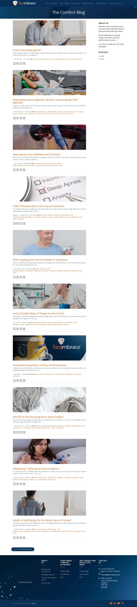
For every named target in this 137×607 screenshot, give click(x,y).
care (21, 531)
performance (31, 165)
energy (51, 217)
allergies (60, 112)
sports (61, 165)
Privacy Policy (45, 583)
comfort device (49, 374)
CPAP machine (48, 215)
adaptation (21, 271)
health (46, 163)
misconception (22, 165)
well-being (21, 219)
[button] (122, 3)
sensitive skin (42, 479)
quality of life (74, 217)
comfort (41, 374)
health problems (59, 217)
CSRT (34, 59)
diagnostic (45, 217)
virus (72, 114)
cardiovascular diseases (27, 217)
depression (60, 426)
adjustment (29, 271)
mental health (68, 322)
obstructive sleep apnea (74, 59)
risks (49, 428)
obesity (67, 217)
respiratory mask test (41, 114)
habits (33, 531)
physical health (29, 324)
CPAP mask (56, 215)
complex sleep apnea (60, 59)
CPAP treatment (52, 112)
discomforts (44, 271)
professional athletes (42, 165)
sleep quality (66, 114)
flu (77, 112)
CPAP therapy (42, 112)
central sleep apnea (47, 59)
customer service (59, 374)
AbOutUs (44, 562)
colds (65, 112)
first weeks (52, 271)
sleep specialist (52, 324)
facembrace (71, 112)
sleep (51, 114)
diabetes (38, 217)
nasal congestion (29, 114)
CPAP (38, 59)
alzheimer (37, 426)
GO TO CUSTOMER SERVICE (23, 549)
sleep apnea (57, 114)
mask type (59, 271)
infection (20, 114)
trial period (75, 271)
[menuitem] (47, 3)
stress (60, 324)
